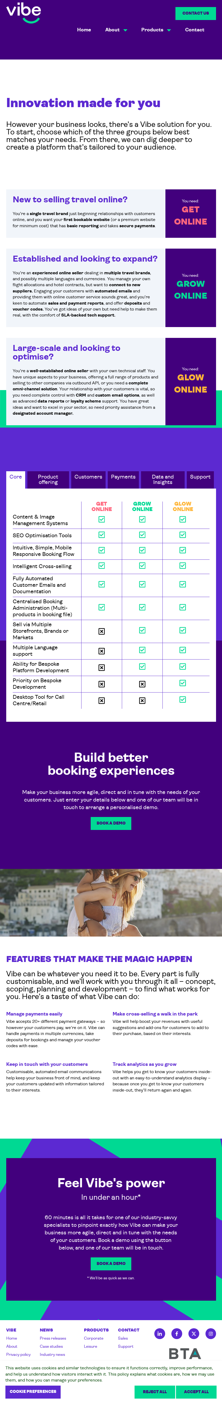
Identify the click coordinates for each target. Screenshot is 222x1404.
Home (84, 30)
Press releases (53, 1339)
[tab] (15, 480)
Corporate (93, 1339)
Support (125, 1347)
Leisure (90, 1347)
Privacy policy (18, 1355)
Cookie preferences (33, 1392)
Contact (194, 30)
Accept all (196, 1392)
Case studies (51, 1347)
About (11, 1347)
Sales (123, 1339)
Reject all (155, 1392)
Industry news (52, 1355)
